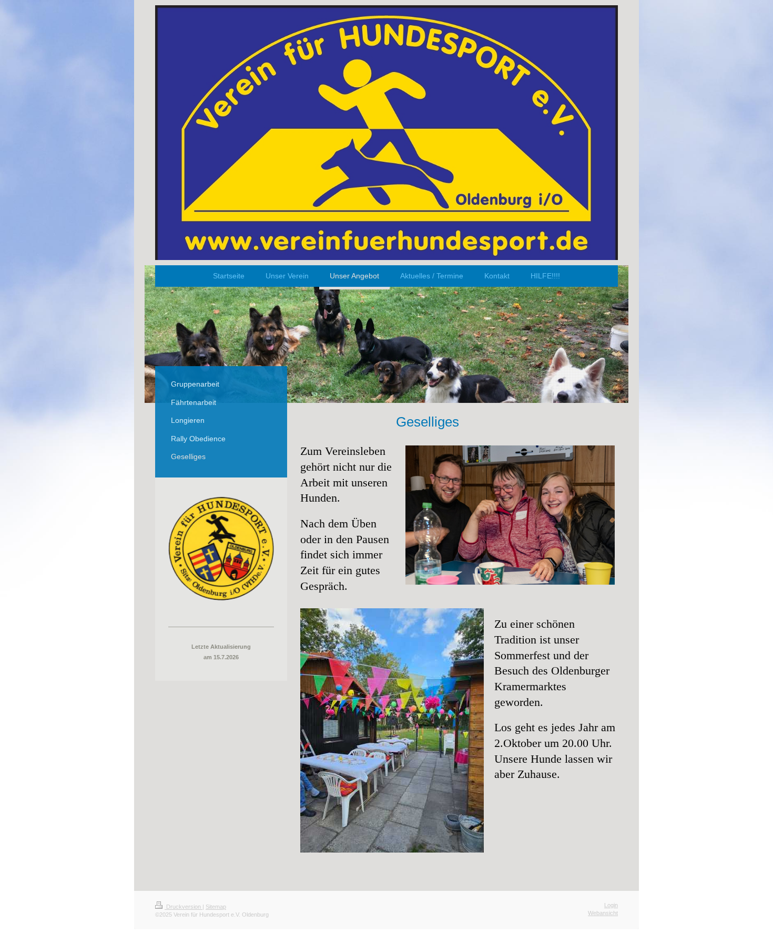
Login (611, 905)
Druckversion (183, 907)
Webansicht (603, 913)
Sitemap (216, 907)
